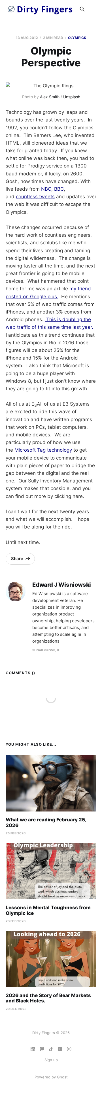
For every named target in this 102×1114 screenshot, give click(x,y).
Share (17, 558)
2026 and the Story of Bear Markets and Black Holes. (48, 998)
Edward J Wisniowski (61, 585)
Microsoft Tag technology (43, 450)
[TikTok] (51, 1049)
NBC (46, 189)
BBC (59, 189)
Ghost (62, 1077)
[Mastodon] (42, 1049)
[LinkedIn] (33, 1049)
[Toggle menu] (93, 9)
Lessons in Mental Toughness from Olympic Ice (48, 910)
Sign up (51, 1060)
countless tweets (35, 196)
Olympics (77, 38)
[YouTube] (60, 1049)
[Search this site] (82, 9)
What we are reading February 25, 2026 (46, 822)
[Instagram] (69, 1049)
